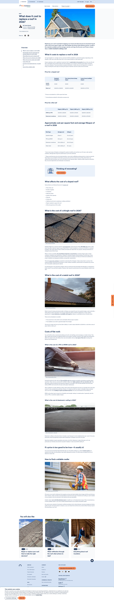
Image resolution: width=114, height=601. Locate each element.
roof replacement (66, 246)
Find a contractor (90, 6)
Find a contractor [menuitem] (30, 567)
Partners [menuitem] (43, 572)
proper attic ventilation (54, 261)
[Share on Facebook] (25, 35)
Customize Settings (11, 598)
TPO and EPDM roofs (64, 380)
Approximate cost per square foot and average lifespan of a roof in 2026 (31, 53)
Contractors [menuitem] (45, 585)
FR (91, 1)
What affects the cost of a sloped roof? (31, 56)
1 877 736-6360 (80, 1)
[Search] (94, 2)
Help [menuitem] (28, 582)
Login (87, 1)
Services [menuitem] (29, 565)
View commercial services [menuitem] (46, 582)
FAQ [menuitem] (28, 587)
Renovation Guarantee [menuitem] (31, 579)
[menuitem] (23, 1)
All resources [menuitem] (29, 584)
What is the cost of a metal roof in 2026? (31, 59)
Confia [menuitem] (59, 582)
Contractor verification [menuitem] (31, 576)
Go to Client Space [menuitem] (30, 569)
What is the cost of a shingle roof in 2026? (31, 57)
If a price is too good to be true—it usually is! (32, 64)
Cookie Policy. (39, 595)
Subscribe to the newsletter (66, 568)
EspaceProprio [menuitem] (61, 578)
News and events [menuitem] (45, 574)
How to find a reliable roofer (29, 67)
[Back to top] (92, 560)
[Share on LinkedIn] (28, 35)
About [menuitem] (43, 567)
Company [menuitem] (44, 565)
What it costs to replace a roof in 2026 (31, 50)
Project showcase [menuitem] (30, 572)
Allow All (22, 598)
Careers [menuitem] (43, 576)
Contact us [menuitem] (44, 569)
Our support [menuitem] (29, 574)
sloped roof (65, 185)
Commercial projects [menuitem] (47, 580)
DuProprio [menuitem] (60, 586)
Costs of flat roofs (26, 61)
